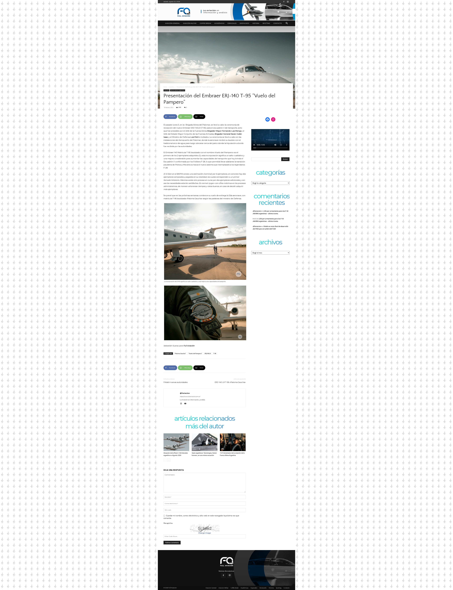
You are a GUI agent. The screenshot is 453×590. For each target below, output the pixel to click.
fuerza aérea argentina (177, 90)
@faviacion (185, 393)
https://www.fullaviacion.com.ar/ (190, 396)
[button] (286, 23)
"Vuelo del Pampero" (195, 353)
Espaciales (232, 23)
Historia (255, 23)
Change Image (204, 533)
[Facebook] (284, 1)
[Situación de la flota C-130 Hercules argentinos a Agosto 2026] (176, 442)
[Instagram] (287, 1)
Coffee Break (205, 23)
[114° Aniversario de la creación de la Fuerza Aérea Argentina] (233, 442)
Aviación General (172, 23)
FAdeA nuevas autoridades (176, 382)
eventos (171, 87)
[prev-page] (165, 460)
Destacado (244, 23)
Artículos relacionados (204, 418)
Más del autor (204, 426)
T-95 (214, 353)
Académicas (219, 23)
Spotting (266, 23)
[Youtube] (186, 403)
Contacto (277, 23)
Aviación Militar (189, 23)
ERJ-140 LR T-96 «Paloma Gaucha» (230, 382)
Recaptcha (168, 523)
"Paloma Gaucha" (180, 353)
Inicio (165, 87)
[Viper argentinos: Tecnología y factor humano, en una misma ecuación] (204, 442)
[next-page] (168, 460)
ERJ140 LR (208, 353)
